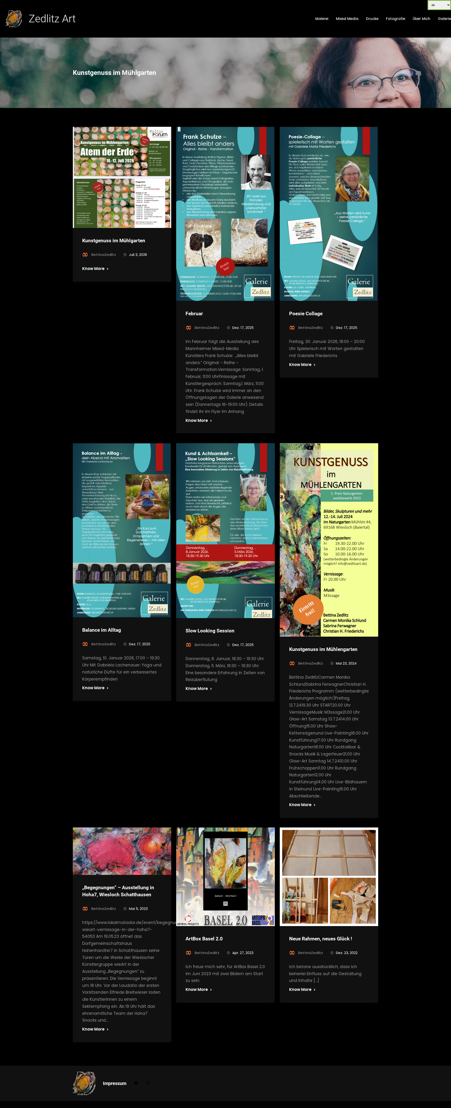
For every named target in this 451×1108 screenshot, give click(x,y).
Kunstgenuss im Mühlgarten (113, 240)
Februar (194, 313)
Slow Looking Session (210, 631)
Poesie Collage (306, 313)
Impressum (114, 1083)
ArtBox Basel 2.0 (204, 939)
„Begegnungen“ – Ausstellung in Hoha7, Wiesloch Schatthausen (118, 891)
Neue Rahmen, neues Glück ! (320, 939)
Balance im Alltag (102, 630)
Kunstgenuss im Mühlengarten (323, 649)
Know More (93, 268)
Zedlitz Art (52, 18)
